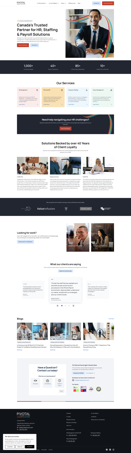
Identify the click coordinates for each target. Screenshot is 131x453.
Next (61, 391)
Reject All (20, 446)
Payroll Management (71, 439)
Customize (9, 446)
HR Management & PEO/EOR (73, 433)
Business (35, 384)
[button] (57, 306)
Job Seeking (47, 384)
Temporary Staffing (95, 433)
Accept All (29, 446)
